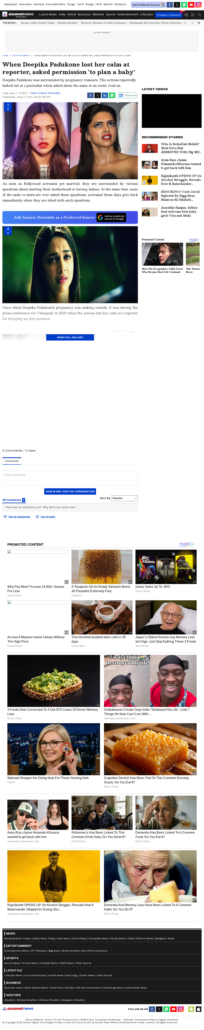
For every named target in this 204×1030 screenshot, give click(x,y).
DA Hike (69, 987)
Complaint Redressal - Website (114, 1019)
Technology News (113, 987)
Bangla (89, 4)
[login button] (187, 14)
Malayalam (11, 4)
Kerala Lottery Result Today (37, 22)
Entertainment (128, 14)
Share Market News (36, 987)
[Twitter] (177, 5)
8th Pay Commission (88, 987)
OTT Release (38, 950)
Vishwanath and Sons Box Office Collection (155, 22)
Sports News (12, 963)
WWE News (66, 963)
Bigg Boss (54, 950)
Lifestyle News (13, 975)
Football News (49, 963)
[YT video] (191, 5)
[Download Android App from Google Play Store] (191, 1009)
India (62, 14)
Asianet (17, 1008)
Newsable (25, 4)
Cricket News (30, 963)
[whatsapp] (184, 5)
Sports (111, 14)
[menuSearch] (199, 14)
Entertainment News (16, 950)
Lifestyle (146, 14)
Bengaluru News (165, 938)
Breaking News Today (17, 938)
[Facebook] (170, 5)
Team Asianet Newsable (45, 93)
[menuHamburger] (193, 15)
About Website (35, 1019)
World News (79, 938)
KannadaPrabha (55, 4)
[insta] (198, 5)
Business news (13, 987)
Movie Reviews (71, 950)
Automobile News (136, 987)
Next (199, 23)
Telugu (71, 4)
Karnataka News (98, 938)
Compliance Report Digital (150, 1019)
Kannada (38, 4)
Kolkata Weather (68, 22)
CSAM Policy (86, 1019)
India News (63, 938)
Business (84, 14)
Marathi (108, 4)
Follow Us (131, 95)
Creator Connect (168, 14)
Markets (98, 14)
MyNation (120, 4)
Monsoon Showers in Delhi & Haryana (103, 22)
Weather (9, 1000)
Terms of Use (53, 1019)
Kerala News (118, 938)
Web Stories (104, 975)
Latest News (48, 14)
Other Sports (83, 963)
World (72, 14)
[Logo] (19, 14)
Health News (56, 975)
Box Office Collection (95, 950)
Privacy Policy (70, 1019)
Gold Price (56, 987)
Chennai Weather (49, 1000)
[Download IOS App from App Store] (198, 1009)
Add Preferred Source (146, 4)
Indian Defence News (140, 938)
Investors (172, 1019)
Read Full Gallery (70, 337)
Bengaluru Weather (73, 1000)
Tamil (80, 4)
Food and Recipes (35, 975)
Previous (193, 23)
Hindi (98, 4)
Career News (87, 975)
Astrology (71, 975)
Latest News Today (43, 938)
